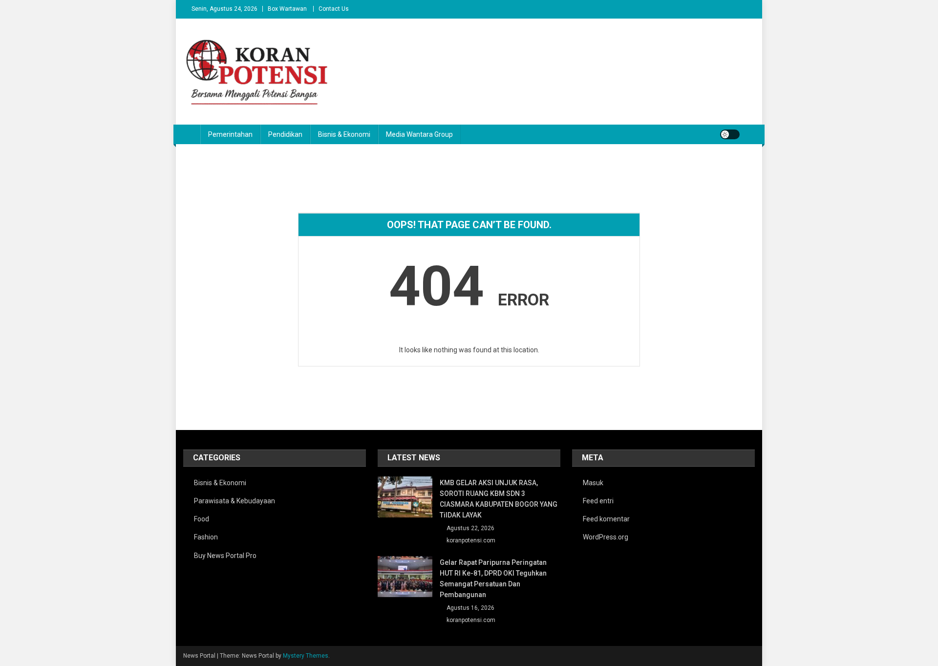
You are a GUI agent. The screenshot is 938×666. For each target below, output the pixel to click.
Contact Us (334, 8)
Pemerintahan (230, 134)
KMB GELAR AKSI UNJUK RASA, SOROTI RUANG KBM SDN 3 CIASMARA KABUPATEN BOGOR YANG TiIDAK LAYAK (498, 499)
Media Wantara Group (419, 134)
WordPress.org (605, 537)
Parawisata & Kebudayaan (234, 501)
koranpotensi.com (471, 540)
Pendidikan (285, 134)
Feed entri (598, 501)
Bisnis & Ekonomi (344, 134)
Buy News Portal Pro (225, 555)
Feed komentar (606, 519)
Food (201, 519)
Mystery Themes (305, 655)
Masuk (593, 483)
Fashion (206, 537)
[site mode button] (730, 134)
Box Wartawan (287, 8)
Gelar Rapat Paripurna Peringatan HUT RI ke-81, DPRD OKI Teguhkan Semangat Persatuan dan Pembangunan (493, 579)
